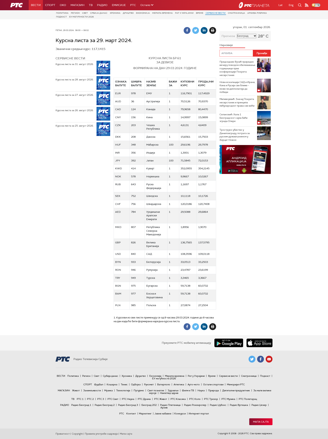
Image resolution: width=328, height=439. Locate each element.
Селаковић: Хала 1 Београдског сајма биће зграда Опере (234, 118)
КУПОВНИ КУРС (187, 83)
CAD (118, 109)
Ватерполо (163, 384)
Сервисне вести (216, 13)
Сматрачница (236, 13)
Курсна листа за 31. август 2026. (75, 64)
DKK (118, 137)
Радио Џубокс (218, 405)
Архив (164, 407)
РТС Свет (112, 399)
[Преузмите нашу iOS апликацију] (259, 343)
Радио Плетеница (170, 405)
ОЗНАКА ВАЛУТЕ (121, 83)
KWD (118, 168)
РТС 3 (100, 399)
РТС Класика (178, 399)
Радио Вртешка (239, 405)
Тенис (124, 384)
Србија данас (98, 13)
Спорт (50, 5)
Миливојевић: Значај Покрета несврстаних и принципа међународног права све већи (237, 102)
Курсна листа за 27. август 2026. (75, 94)
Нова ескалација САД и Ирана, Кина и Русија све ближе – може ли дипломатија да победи (237, 87)
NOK (118, 176)
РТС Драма (144, 399)
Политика (62, 13)
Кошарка (112, 384)
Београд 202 (149, 405)
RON (118, 270)
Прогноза (228, 36)
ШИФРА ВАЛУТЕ (136, 83)
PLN (117, 305)
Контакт (131, 413)
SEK (117, 196)
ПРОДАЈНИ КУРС (206, 83)
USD (118, 254)
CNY (118, 117)
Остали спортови (213, 384)
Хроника (115, 13)
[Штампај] (212, 30)
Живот (76, 390)
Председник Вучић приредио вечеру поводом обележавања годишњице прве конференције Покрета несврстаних (237, 68)
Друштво (128, 13)
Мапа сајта (261, 421)
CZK (118, 125)
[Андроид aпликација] (245, 159)
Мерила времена (162, 13)
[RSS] (306, 5)
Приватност (63, 433)
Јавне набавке (162, 413)
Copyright (77, 433)
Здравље (173, 390)
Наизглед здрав (169, 393)
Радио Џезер (259, 405)
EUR (118, 93)
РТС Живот (160, 399)
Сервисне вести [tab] (70, 58)
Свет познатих (155, 390)
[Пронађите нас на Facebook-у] (260, 359)
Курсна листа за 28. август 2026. (75, 79)
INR (117, 152)
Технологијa (123, 390)
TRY (117, 278)
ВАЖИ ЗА (173, 83)
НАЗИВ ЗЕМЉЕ (151, 83)
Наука (201, 390)
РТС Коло (195, 399)
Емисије (119, 5)
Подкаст (61, 16)
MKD (118, 227)
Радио (102, 5)
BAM (118, 293)
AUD (118, 101)
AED (118, 212)
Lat (280, 5)
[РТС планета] (254, 5)
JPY (117, 160)
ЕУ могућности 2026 (81, 16)
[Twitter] (195, 30)
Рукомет (149, 384)
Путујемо (139, 390)
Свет (85, 13)
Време (199, 13)
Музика (108, 390)
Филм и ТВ (188, 390)
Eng (291, 5)
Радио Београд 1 (81, 405)
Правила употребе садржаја (101, 433)
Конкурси (180, 413)
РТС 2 (90, 399)
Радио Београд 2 (105, 405)
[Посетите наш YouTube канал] (269, 359)
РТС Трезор (211, 399)
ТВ (91, 5)
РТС (133, 5)
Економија (143, 13)
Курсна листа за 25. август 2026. (75, 125)
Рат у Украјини (184, 13)
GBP (118, 242)
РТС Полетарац (248, 399)
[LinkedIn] (204, 30)
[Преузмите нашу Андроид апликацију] (228, 343)
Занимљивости (92, 390)
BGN (118, 285)
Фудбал (98, 384)
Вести (36, 5)
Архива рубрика (257, 13)
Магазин (77, 5)
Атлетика (179, 384)
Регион (75, 13)
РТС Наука (128, 399)
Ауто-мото (194, 384)
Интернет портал (199, 413)
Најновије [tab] (226, 45)
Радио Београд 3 (128, 405)
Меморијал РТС (236, 384)
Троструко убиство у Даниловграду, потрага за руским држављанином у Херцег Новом (235, 134)
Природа (213, 390)
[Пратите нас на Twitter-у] (252, 359)
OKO (63, 5)
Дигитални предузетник (236, 390)
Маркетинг (145, 413)
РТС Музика (228, 399)
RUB (118, 184)
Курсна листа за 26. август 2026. (75, 110)
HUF (118, 144)
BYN (118, 262)
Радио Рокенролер (195, 405)
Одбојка (136, 384)
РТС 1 (80, 399)
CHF (118, 204)
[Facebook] (187, 30)
